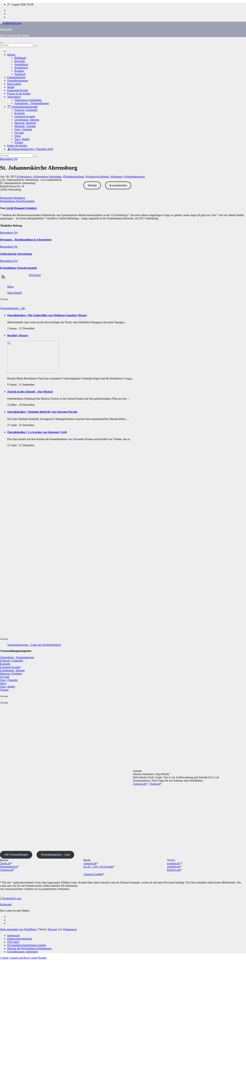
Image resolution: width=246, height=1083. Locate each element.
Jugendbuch (21, 64)
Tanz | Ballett (21, 139)
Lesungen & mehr (24, 116)
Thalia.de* (155, 783)
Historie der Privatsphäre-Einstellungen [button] (29, 948)
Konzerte (19, 113)
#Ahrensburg (24, 176)
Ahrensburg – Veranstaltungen (31, 103)
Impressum (13, 935)
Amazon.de (6, 869)
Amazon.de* (140, 783)
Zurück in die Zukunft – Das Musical (30, 391)
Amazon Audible (93, 874)
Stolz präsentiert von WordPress (18, 929)
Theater (18, 142)
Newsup (52, 929)
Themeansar (70, 929)
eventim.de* (174, 863)
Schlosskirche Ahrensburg (16, 253)
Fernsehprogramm (17, 80)
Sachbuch (20, 74)
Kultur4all (6, 29)
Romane (19, 70)
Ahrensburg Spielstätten (28, 100)
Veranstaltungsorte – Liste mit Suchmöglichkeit (34, 644)
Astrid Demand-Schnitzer (21, 208)
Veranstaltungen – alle (12, 308)
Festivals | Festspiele (25, 109)
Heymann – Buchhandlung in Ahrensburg (26, 239)
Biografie (19, 61)
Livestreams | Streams (26, 119)
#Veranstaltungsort (134, 176)
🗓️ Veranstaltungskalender (22, 106)
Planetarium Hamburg (12, 197)
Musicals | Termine (25, 126)
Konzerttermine (118, 185)
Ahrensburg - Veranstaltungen (17, 657)
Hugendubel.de (8, 866)
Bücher (11, 54)
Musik (10, 87)
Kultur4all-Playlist (17, 90)
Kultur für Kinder (17, 145)
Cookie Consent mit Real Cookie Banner (23, 957)
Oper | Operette (23, 129)
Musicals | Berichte (25, 122)
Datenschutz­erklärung (19, 938)
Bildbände (20, 57)
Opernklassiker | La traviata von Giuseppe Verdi (37, 432)
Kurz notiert (14, 83)
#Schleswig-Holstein (97, 176)
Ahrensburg (14, 96)
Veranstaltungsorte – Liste (55, 854)
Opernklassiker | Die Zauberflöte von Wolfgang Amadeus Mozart (47, 315)
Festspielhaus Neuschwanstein (17, 201)
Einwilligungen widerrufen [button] (22, 951)
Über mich (13, 941)
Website (92, 185)
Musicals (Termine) (11, 673)
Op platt (19, 132)
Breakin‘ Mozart (17, 335)
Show (17, 135)
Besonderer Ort (8, 158)
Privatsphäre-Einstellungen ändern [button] (26, 945)
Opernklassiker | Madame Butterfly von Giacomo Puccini (42, 411)
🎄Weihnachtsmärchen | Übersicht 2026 (30, 149)
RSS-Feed (35, 275)
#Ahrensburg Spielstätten (47, 176)
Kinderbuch (21, 67)
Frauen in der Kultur (18, 93)
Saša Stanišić (14, 292)
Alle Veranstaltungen (16, 854)
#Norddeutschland (73, 176)
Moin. (10, 286)
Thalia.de (5, 863)
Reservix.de (173, 869)
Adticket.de (173, 866)
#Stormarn (116, 176)
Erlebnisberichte (16, 77)
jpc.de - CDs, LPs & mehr (98, 866)
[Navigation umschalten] (1, 42)
